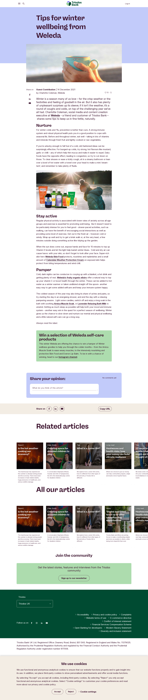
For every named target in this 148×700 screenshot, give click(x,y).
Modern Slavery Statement (118, 628)
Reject (71, 692)
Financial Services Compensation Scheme (111, 624)
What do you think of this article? (47, 388)
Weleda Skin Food (54, 256)
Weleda (55, 115)
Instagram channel (68, 357)
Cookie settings (88, 691)
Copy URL (105, 408)
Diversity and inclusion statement (116, 631)
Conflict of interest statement (117, 621)
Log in (127, 4)
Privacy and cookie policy (105, 614)
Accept (57, 692)
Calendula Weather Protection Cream (65, 260)
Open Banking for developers (88, 628)
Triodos (21, 597)
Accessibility (83, 614)
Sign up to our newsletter (74, 578)
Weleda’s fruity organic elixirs (72, 277)
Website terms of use (96, 618)
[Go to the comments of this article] (111, 92)
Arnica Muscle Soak (64, 303)
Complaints (126, 614)
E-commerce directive (120, 618)
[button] (145, 464)
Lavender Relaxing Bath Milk (92, 303)
